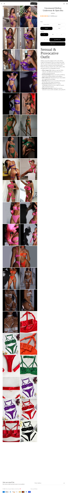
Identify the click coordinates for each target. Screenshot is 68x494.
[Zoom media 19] (11, 213)
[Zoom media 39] (11, 431)
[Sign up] (64, 483)
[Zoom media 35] (11, 387)
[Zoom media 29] (11, 322)
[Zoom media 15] (11, 169)
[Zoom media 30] (28, 322)
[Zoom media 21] (11, 235)
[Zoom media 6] (28, 60)
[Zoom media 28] (28, 300)
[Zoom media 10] (28, 104)
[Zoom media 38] (28, 409)
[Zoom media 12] (28, 125)
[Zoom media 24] (28, 256)
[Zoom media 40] (28, 431)
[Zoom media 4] (28, 38)
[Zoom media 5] (11, 60)
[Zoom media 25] (11, 278)
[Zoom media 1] (11, 16)
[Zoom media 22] (28, 235)
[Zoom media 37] (11, 409)
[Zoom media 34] (28, 366)
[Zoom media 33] (11, 366)
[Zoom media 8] (28, 82)
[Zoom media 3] (11, 38)
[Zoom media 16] (28, 169)
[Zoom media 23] (11, 256)
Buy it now (53, 43)
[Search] (4, 3)
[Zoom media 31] (11, 344)
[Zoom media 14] (28, 147)
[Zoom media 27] (11, 300)
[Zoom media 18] (28, 191)
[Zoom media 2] (28, 16)
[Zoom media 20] (28, 213)
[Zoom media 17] (11, 191)
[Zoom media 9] (11, 104)
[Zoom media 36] (28, 387)
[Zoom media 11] (11, 125)
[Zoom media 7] (11, 82)
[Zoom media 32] (28, 344)
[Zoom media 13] (11, 147)
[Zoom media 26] (28, 278)
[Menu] (1, 3)
